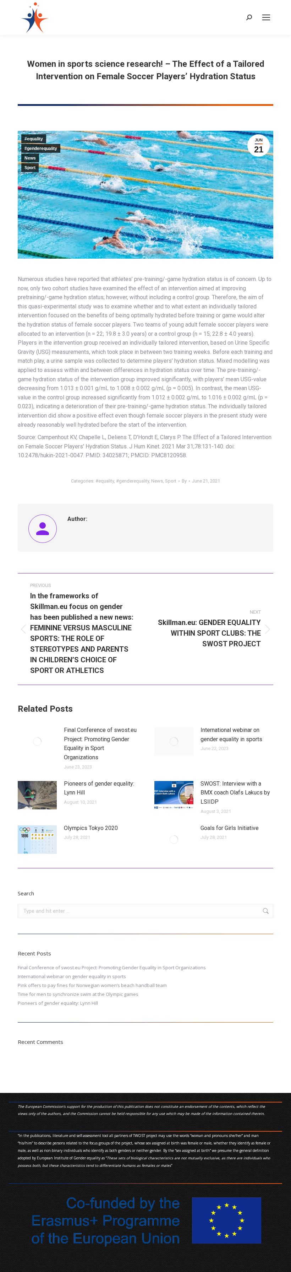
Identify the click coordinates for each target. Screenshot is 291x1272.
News (30, 158)
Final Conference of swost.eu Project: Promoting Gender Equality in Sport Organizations (100, 744)
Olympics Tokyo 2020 (91, 828)
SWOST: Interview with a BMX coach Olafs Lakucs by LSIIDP (235, 792)
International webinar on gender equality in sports (231, 735)
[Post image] (37, 741)
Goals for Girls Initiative (230, 828)
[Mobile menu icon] (266, 17)
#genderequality (40, 148)
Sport (29, 167)
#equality (33, 138)
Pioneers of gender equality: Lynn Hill (99, 788)
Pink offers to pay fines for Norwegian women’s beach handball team (92, 985)
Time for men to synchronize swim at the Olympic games (78, 994)
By (184, 481)
